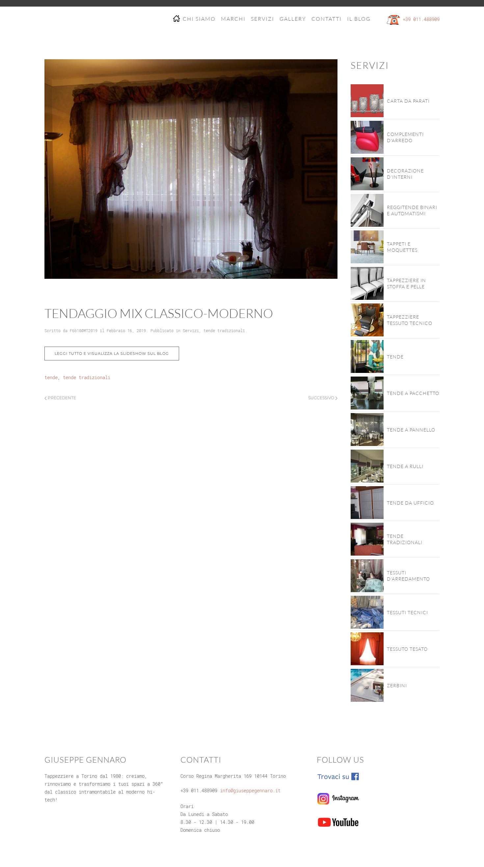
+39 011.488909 (421, 19)
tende (51, 377)
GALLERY (293, 18)
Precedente (61, 397)
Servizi (191, 330)
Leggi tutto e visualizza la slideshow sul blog (112, 353)
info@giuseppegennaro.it (250, 790)
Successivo (321, 397)
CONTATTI (326, 18)
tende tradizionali (224, 330)
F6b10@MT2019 (83, 330)
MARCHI (233, 18)
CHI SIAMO (199, 18)
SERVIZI (262, 18)
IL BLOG (359, 18)
